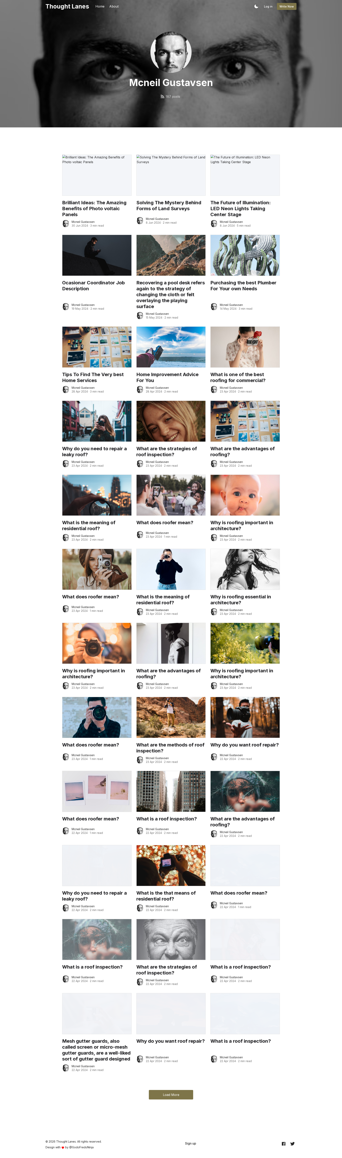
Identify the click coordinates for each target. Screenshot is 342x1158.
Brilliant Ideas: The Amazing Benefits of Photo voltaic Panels (94, 208)
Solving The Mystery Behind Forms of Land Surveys (168, 205)
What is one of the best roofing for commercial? (238, 377)
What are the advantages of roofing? (242, 451)
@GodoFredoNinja (81, 1147)
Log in (268, 6)
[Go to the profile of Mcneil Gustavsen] (65, 223)
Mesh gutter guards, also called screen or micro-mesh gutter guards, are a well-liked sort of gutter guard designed (96, 1050)
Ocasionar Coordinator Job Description (93, 285)
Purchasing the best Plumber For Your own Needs (243, 285)
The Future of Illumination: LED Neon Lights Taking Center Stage (240, 208)
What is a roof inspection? (166, 819)
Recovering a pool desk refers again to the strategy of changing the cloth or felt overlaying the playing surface (170, 294)
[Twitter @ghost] (292, 1143)
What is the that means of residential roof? (166, 896)
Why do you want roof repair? (244, 745)
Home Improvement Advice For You (167, 377)
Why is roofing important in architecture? (241, 525)
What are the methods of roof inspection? (170, 748)
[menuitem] (190, 1143)
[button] (256, 6)
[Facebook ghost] (284, 1143)
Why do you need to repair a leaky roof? (94, 451)
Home (99, 6)
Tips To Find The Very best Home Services (93, 377)
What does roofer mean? (164, 522)
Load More (171, 1095)
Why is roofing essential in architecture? (240, 599)
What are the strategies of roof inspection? (166, 451)
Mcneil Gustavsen (83, 221)
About (114, 6)
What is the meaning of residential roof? (88, 525)
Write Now (286, 6)
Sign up (190, 1143)
